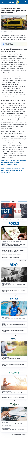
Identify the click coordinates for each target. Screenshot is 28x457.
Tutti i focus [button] (22, 260)
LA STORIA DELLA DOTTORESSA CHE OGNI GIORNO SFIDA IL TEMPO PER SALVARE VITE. (12, 170)
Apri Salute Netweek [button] (19, 400)
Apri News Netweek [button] (19, 295)
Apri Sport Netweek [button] (20, 335)
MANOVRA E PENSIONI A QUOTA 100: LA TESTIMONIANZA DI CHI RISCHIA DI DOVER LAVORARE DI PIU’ (13, 163)
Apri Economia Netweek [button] (18, 434)
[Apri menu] (2, 2)
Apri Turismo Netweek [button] (19, 369)
